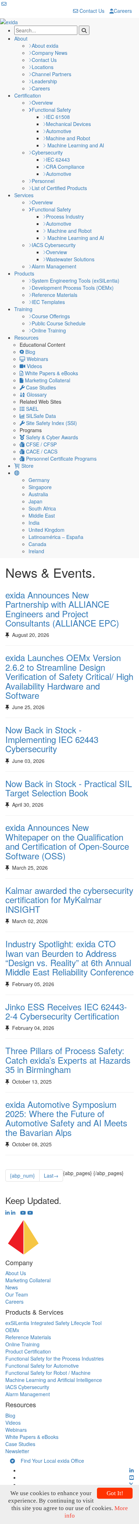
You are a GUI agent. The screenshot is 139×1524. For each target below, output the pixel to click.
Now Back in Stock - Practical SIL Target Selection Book (68, 788)
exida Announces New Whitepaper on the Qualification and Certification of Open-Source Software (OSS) (67, 841)
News (11, 1287)
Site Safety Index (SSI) (51, 422)
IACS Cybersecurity (54, 244)
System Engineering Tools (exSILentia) (75, 280)
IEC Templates (48, 301)
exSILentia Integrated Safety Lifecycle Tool (53, 1322)
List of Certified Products (59, 188)
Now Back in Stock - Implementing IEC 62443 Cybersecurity (51, 739)
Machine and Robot (68, 138)
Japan (35, 501)
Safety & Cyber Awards (51, 437)
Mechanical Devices (68, 123)
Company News (49, 52)
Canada (37, 544)
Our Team (16, 1294)
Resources (26, 337)
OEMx (12, 1330)
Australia (38, 494)
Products (24, 273)
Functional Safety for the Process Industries (54, 1358)
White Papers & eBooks (51, 373)
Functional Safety (51, 109)
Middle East (42, 515)
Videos (33, 366)
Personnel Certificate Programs (61, 458)
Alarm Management (54, 266)
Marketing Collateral (47, 380)
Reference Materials (54, 294)
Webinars (36, 358)
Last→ (51, 1175)
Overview (42, 102)
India (34, 522)
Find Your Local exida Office (49, 1460)
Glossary (36, 394)
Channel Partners (51, 74)
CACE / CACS (41, 451)
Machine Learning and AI (75, 145)
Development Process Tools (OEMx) (73, 287)
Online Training (49, 330)
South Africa (42, 508)
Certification (27, 95)
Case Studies (40, 387)
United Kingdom (47, 529)
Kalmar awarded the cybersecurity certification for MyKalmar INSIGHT (69, 899)
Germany (39, 479)
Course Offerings (51, 316)
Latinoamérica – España (56, 536)
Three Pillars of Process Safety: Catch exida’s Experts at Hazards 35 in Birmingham (67, 1059)
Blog (29, 351)
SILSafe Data (40, 415)
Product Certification (28, 1351)
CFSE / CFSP (41, 444)
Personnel (43, 180)
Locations (42, 66)
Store (27, 465)
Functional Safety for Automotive (42, 1365)
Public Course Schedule (59, 323)
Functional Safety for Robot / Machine (48, 1372)
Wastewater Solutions (70, 259)
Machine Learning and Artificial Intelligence (53, 1379)
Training (23, 309)
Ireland (36, 551)
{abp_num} (22, 1175)
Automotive (58, 131)
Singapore (40, 487)
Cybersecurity (47, 152)
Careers (123, 10)
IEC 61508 (58, 116)
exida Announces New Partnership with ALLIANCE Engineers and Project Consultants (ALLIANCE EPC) (62, 608)
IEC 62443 (58, 159)
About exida (45, 45)
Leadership (44, 81)
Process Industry (65, 216)
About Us (15, 1273)
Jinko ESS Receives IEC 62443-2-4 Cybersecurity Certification (66, 1011)
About (20, 38)
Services (24, 195)
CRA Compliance (65, 166)
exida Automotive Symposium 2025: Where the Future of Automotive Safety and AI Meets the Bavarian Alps (66, 1118)
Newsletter (17, 1451)
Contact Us (91, 10)
